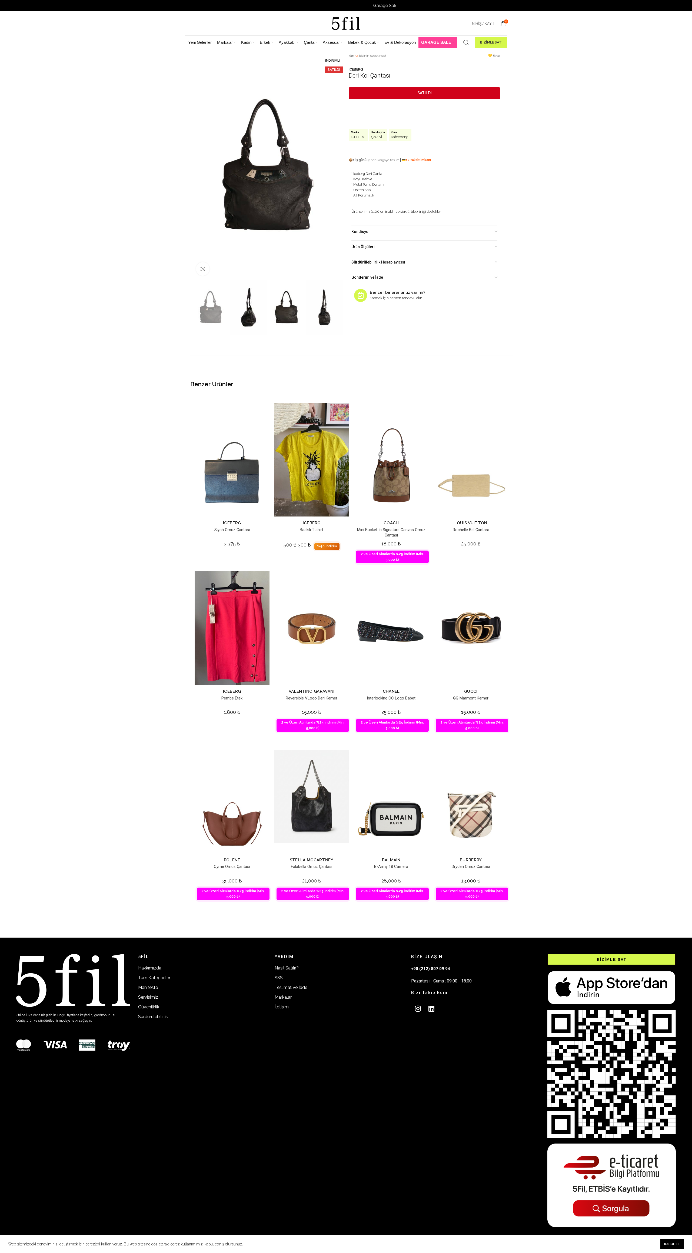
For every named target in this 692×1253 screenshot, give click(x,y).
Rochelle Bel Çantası (471, 529)
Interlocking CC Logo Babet (391, 698)
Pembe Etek (231, 698)
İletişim (282, 1006)
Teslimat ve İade (291, 987)
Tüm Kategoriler (154, 977)
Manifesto (148, 987)
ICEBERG (356, 69)
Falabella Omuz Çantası (311, 866)
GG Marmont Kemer (470, 698)
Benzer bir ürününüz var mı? (397, 292)
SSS (279, 977)
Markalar (283, 997)
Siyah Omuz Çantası (232, 529)
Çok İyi (376, 137)
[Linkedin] (431, 1008)
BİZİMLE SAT (491, 42)
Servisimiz (148, 997)
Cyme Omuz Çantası (232, 866)
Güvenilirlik (148, 1006)
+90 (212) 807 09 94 (430, 968)
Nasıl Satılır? (287, 968)
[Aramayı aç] (466, 42)
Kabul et (672, 1244)
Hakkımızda (149, 968)
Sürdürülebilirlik (153, 1016)
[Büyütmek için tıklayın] (202, 269)
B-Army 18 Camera (391, 866)
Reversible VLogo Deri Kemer (311, 698)
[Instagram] (418, 1008)
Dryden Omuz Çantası (471, 866)
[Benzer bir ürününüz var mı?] (360, 295)
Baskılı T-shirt (311, 529)
